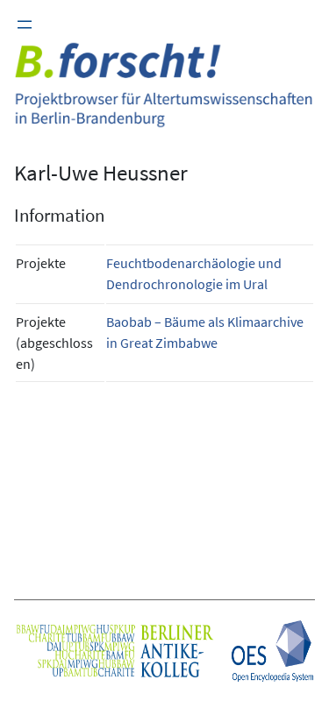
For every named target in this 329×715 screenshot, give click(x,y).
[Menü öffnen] (24, 24)
